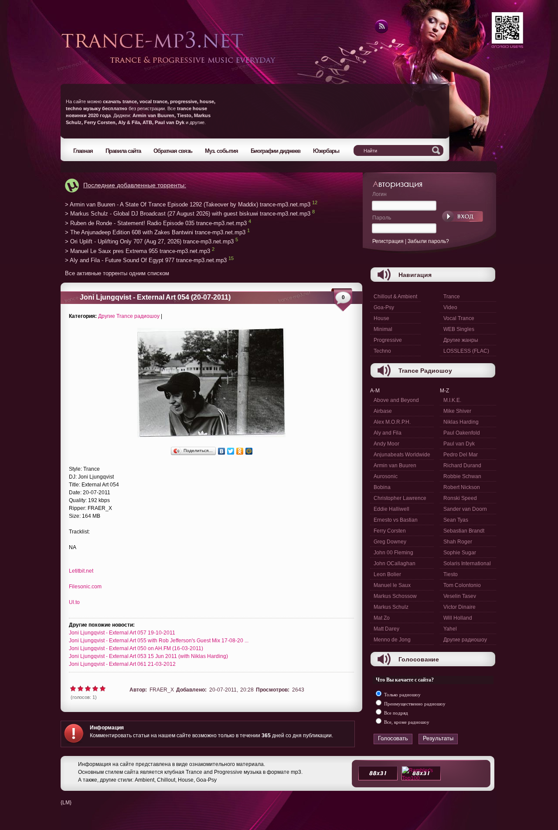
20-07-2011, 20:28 (231, 690)
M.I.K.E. (452, 400)
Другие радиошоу (465, 640)
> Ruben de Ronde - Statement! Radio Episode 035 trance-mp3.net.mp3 (156, 223)
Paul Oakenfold (461, 433)
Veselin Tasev (459, 596)
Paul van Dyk (459, 444)
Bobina (382, 487)
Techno (382, 351)
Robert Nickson (461, 487)
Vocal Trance (458, 318)
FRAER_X (162, 690)
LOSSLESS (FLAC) (466, 351)
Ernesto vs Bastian (396, 520)
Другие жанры (460, 340)
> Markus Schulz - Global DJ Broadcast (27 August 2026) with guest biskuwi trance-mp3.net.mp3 (187, 214)
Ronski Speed (460, 498)
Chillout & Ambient (395, 297)
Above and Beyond (396, 400)
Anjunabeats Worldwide (402, 455)
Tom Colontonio (462, 585)
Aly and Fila (387, 433)
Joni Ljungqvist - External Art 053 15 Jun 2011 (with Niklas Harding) (148, 656)
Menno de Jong (392, 640)
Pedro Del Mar (460, 455)
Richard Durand (462, 465)
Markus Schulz (391, 607)
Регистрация (388, 241)
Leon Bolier (387, 574)
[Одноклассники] (240, 451)
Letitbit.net (81, 571)
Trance (451, 297)
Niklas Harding (461, 422)
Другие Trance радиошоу (129, 316)
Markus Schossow (395, 596)
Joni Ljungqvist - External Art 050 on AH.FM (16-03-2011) (136, 648)
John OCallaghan (394, 563)
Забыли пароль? (428, 241)
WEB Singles (458, 329)
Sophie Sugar (459, 553)
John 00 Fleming (393, 553)
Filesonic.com (85, 587)
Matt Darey (386, 629)
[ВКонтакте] (221, 451)
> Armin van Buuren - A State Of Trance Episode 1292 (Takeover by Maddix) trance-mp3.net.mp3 (187, 204)
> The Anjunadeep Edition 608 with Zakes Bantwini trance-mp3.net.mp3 (155, 232)
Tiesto (450, 574)
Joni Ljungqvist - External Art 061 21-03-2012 (122, 664)
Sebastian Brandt (463, 531)
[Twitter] (230, 451)
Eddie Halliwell (391, 509)
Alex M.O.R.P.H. (392, 422)
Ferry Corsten (390, 531)
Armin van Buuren (395, 465)
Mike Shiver (457, 411)
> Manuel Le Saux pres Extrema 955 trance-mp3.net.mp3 (137, 251)
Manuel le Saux (392, 585)
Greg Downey (390, 542)
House (381, 318)
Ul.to (74, 602)
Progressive (388, 340)
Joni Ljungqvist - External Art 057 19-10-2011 (122, 633)
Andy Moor (386, 444)
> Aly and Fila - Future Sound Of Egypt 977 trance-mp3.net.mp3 (146, 260)
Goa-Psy (384, 307)
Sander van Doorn (465, 509)
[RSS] (381, 32)
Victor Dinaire (459, 607)
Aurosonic (386, 476)
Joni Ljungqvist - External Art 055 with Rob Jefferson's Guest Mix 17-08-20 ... (158, 641)
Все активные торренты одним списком (117, 273)
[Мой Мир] (249, 451)
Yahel (450, 629)
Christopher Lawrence (400, 498)
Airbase (383, 411)
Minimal (383, 329)
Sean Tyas (455, 520)
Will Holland (457, 618)
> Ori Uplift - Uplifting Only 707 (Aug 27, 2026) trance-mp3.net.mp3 (149, 242)
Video (450, 307)
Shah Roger (457, 542)
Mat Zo (382, 618)
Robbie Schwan (462, 476)
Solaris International (467, 563)
